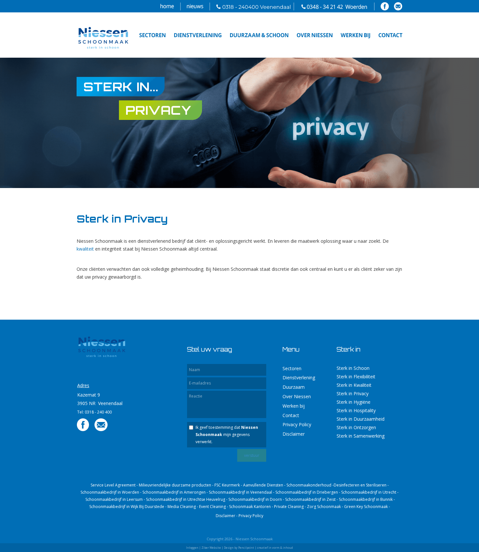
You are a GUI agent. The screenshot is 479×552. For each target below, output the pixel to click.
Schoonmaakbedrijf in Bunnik (366, 499)
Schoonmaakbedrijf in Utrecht (368, 492)
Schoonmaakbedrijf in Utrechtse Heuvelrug (185, 499)
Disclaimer (294, 434)
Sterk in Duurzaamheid (361, 419)
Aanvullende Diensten (263, 485)
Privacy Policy (297, 424)
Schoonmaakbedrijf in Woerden (109, 492)
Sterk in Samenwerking (361, 436)
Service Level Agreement (113, 485)
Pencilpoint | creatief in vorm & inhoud (265, 547)
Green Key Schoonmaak (366, 506)
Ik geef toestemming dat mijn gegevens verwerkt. (227, 434)
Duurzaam (294, 387)
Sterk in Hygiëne (353, 402)
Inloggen (192, 547)
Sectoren (292, 368)
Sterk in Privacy (353, 393)
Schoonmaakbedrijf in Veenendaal (240, 492)
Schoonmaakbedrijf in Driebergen (306, 492)
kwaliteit (85, 249)
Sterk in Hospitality (356, 410)
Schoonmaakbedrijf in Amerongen (174, 492)
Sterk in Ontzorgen (356, 427)
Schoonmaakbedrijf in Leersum (114, 499)
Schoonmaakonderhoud (308, 485)
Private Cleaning (289, 506)
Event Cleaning (212, 506)
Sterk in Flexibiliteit (356, 376)
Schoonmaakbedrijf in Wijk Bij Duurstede (126, 506)
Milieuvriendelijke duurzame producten (175, 485)
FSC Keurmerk (227, 485)
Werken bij (294, 406)
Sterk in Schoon (353, 368)
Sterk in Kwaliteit (354, 385)
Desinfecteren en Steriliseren (360, 485)
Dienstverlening (299, 377)
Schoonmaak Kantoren (250, 506)
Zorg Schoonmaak (324, 506)
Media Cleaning (181, 506)
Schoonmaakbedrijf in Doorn (255, 499)
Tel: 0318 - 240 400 (94, 412)
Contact (291, 415)
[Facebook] (83, 430)
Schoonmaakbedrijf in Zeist (310, 499)
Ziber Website (211, 547)
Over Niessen (297, 396)
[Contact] (101, 430)
